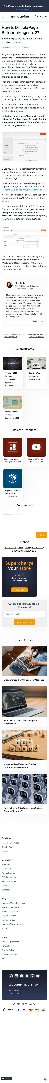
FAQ (3, 958)
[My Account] (46, 16)
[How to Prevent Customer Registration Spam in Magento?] (24, 789)
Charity (5, 885)
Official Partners (9, 877)
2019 (21, 550)
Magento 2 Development (12, 924)
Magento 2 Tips (8, 920)
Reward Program (9, 881)
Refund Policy (8, 946)
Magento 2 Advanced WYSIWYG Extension (22, 189)
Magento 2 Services (10, 843)
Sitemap (5, 851)
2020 (15, 550)
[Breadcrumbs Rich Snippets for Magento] (24, 661)
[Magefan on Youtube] (38, 976)
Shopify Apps (7, 847)
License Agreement (10, 941)
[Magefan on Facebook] (21, 976)
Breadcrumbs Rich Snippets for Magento (24, 679)
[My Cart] (36, 16)
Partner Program (9, 873)
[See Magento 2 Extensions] (19, 577)
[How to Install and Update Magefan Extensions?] (24, 701)
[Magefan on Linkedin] (16, 976)
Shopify (5, 928)
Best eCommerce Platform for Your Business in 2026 (12, 414)
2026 (7, 547)
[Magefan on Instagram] (32, 976)
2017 (34, 550)
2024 (20, 547)
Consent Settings (9, 954)
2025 (14, 547)
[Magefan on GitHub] (11, 976)
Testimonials (7, 868)
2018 (27, 550)
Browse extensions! (24, 10)
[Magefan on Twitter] (27, 976)
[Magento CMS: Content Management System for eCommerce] (12, 363)
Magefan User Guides (11, 907)
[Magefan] (19, 16)
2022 (34, 547)
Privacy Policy (8, 950)
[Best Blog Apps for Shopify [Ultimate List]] (36, 363)
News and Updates (10, 911)
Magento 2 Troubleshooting (14, 903)
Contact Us (6, 890)
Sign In (41, 535)
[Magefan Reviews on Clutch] (8, 1009)
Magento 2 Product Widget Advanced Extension (13, 493)
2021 (40, 547)
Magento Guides (9, 915)
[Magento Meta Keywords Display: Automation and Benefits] (24, 745)
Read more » (38, 321)
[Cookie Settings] (45, 1079)
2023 (27, 547)
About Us (6, 864)
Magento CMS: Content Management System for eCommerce (11, 379)
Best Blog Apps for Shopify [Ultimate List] (35, 376)
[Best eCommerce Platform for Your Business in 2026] (12, 402)
